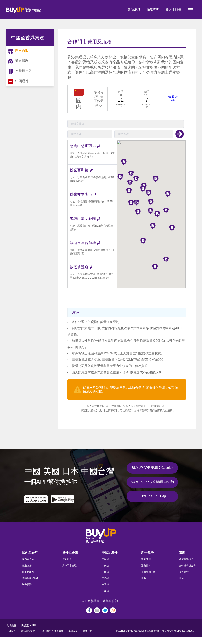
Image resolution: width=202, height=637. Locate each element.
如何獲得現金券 (187, 565)
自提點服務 (28, 571)
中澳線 (105, 571)
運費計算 (146, 565)
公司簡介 (11, 631)
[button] (143, 241)
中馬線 (105, 578)
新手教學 (147, 552)
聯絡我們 (87, 631)
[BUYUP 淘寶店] (113, 610)
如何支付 (184, 571)
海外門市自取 (69, 565)
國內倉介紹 (28, 559)
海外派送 (67, 559)
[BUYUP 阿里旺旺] (105, 610)
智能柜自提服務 (30, 578)
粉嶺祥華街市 (81, 194)
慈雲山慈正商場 (83, 146)
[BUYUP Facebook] (89, 610)
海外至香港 (70, 552)
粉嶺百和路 (79, 170)
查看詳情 (173, 99)
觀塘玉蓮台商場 (83, 243)
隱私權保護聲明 (29, 631)
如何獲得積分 (186, 559)
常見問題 (146, 559)
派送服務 (27, 565)
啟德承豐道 (79, 267)
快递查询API (28, 625)
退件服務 (27, 584)
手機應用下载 (148, 571)
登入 (169, 9)
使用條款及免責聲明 (53, 631)
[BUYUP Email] (97, 610)
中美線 (105, 565)
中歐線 (105, 559)
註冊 (178, 9)
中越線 (105, 590)
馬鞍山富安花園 (83, 218)
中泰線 (105, 584)
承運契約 (73, 631)
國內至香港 (30, 552)
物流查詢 (153, 9)
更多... (144, 578)
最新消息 (134, 9)
